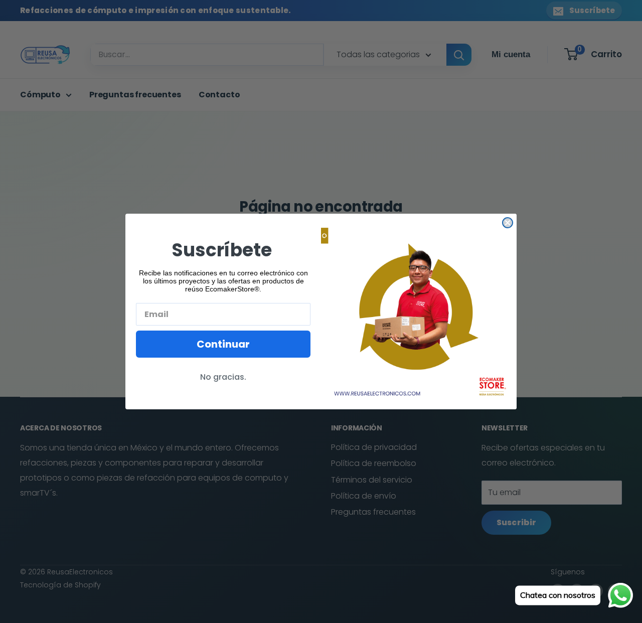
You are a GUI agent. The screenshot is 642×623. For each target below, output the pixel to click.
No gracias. (223, 377)
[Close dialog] (508, 223)
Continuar (223, 344)
